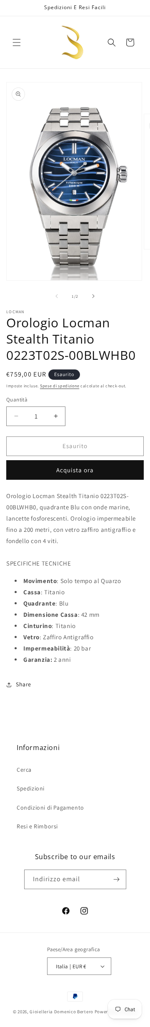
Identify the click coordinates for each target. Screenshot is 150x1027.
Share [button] (23, 684)
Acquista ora (75, 470)
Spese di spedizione (59, 386)
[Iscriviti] (117, 879)
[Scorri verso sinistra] (57, 296)
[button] (17, 42)
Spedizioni (31, 788)
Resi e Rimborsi (37, 826)
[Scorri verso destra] (93, 296)
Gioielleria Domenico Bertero (61, 1012)
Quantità (17, 399)
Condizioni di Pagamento (50, 807)
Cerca (24, 769)
